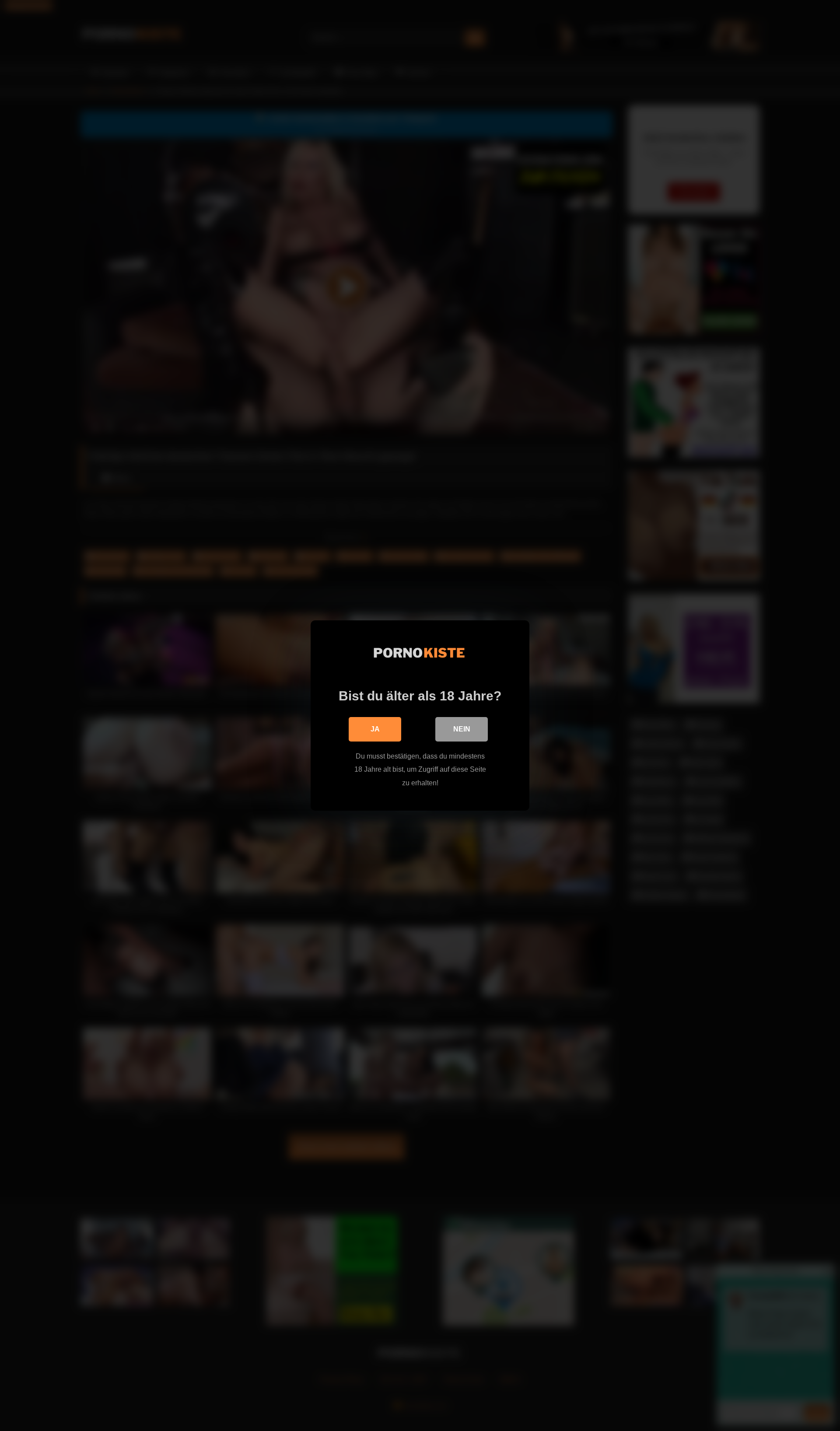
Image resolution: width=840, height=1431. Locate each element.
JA (375, 729)
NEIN (461, 729)
